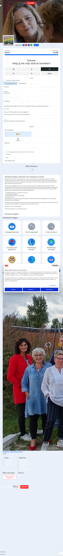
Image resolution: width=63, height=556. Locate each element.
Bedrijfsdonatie (22, 83)
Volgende (31, 126)
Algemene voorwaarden (25, 464)
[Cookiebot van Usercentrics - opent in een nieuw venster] (52, 266)
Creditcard (17, 140)
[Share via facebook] (24, 45)
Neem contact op (23, 470)
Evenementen (8, 462)
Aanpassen (30, 289)
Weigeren (14, 289)
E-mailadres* (7, 101)
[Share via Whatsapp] (31, 45)
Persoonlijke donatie (11, 83)
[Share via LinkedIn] (29, 45)
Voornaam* (6, 86)
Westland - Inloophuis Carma (37, 45)
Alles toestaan (49, 289)
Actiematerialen (9, 460)
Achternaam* (7, 93)
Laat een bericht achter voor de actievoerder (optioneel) (17, 114)
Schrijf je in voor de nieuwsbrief (10, 476)
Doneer (31, 78)
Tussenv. (6, 91)
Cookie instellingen (24, 462)
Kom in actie (8, 464)
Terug (7, 157)
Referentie (7, 143)
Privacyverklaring (23, 460)
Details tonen (53, 285)
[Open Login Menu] (1, 5)
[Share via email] (26, 45)
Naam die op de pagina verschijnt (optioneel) (14, 121)
